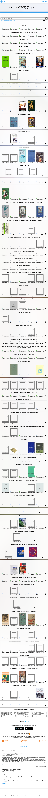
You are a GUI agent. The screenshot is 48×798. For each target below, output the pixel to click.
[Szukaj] (47, 18)
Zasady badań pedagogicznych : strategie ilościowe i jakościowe (10, 715)
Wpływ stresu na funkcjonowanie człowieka (11, 769)
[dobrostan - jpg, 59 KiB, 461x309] (5, 764)
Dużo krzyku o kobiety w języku (36, 712)
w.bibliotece (29, 736)
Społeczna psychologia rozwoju (36, 714)
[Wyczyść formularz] (44, 20)
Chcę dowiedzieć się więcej (18, 796)
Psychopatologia (34, 716)
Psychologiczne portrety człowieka (6, 713)
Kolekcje (14, 20)
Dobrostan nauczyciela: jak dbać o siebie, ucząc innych (14, 750)
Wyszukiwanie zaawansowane (6, 20)
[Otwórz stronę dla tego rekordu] (5, 28)
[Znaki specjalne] (47, 20)
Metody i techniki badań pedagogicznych (7, 712)
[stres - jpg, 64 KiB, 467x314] (4, 783)
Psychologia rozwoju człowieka (5, 716)
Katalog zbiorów (24, 13)
